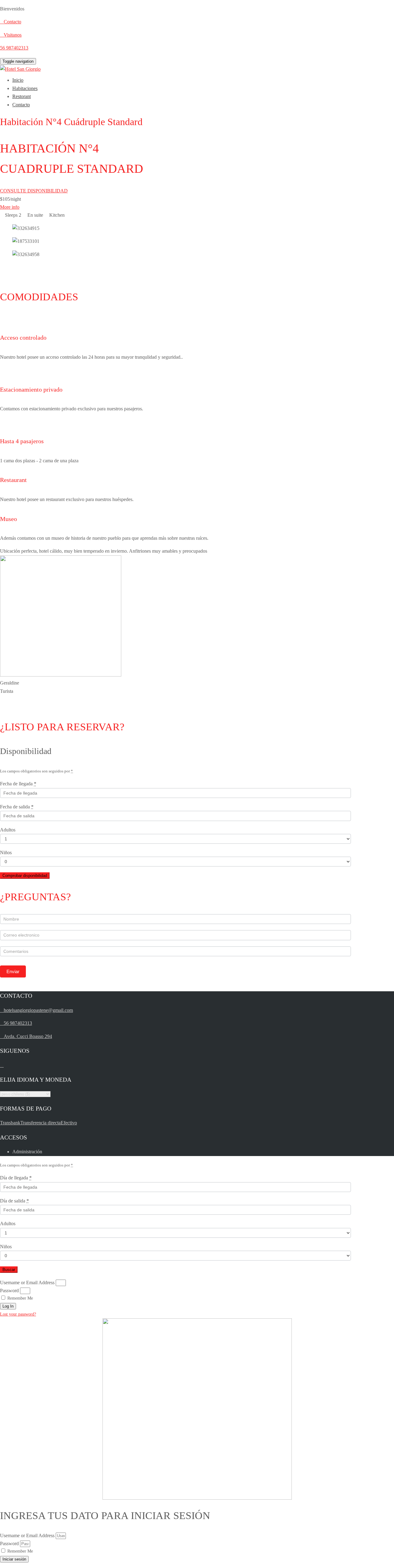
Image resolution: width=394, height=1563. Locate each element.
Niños (6, 852)
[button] (175, 267)
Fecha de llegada (18, 783)
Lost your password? (18, 1314)
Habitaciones (25, 88)
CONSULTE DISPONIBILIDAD (34, 190)
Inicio (17, 80)
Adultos (7, 829)
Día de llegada (16, 1177)
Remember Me (19, 1298)
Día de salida (14, 1200)
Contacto (21, 104)
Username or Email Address (27, 1282)
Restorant (21, 96)
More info (9, 207)
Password (9, 1290)
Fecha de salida (17, 806)
